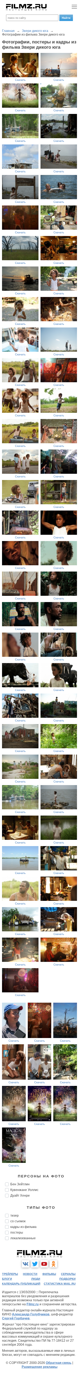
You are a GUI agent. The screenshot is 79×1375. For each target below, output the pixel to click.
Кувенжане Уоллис (24, 1190)
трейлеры (10, 1274)
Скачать (20, 79)
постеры (16, 1232)
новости (30, 1274)
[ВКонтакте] (25, 1264)
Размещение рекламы (40, 1367)
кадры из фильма (23, 1227)
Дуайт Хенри (20, 1195)
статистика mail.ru (60, 1283)
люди (35, 1278)
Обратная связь (59, 1362)
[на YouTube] (44, 1264)
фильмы (49, 1274)
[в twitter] (34, 1264)
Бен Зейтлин (20, 1184)
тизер (14, 1215)
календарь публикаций (21, 1283)
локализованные (23, 1238)
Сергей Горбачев (16, 1318)
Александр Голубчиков (30, 1314)
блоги (7, 1278)
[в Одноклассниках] (53, 1264)
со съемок (18, 1221)
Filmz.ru (33, 1304)
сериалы (68, 1274)
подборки (67, 1278)
